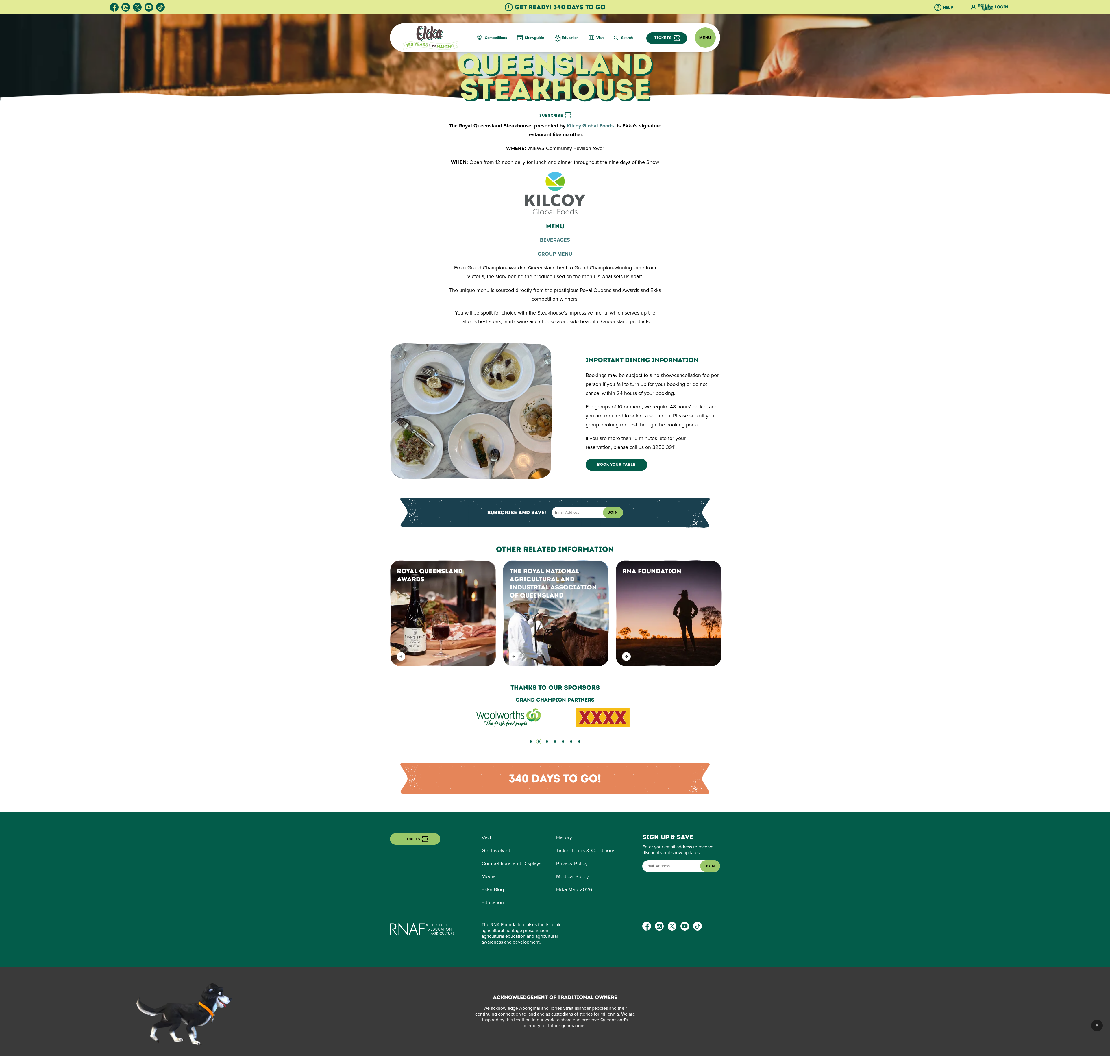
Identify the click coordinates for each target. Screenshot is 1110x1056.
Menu (705, 38)
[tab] (531, 741)
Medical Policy (572, 876)
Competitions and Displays (511, 863)
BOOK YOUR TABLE (616, 465)
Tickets (663, 38)
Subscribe (551, 115)
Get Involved (496, 850)
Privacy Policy (572, 863)
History (564, 837)
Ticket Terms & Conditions (585, 850)
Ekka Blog (493, 889)
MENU (555, 226)
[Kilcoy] (555, 213)
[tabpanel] (555, 712)
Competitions (496, 38)
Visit (600, 38)
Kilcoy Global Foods (590, 126)
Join (613, 512)
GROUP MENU (555, 254)
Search (627, 38)
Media (488, 876)
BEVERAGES (555, 240)
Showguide (534, 38)
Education (570, 38)
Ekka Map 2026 (574, 889)
